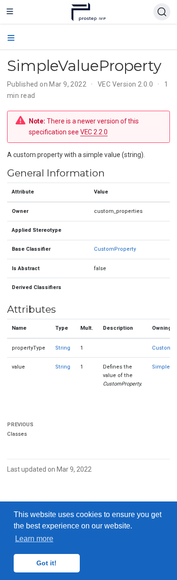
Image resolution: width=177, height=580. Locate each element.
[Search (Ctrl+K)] (161, 11)
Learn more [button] (34, 539)
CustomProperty (115, 249)
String (62, 348)
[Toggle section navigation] (11, 38)
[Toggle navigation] (10, 12)
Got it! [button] (46, 563)
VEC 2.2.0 (94, 132)
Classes (17, 434)
